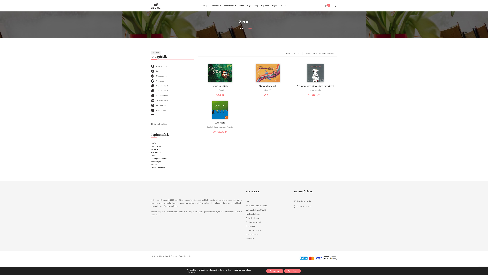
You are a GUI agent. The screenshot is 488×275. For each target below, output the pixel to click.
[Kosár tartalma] (326, 6)
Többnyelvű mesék (159, 158)
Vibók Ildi (220, 90)
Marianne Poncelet (226, 127)
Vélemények (156, 161)
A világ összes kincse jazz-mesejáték (315, 86)
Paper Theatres (158, 168)
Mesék (153, 155)
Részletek (191, 272)
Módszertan (156, 146)
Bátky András (315, 90)
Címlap (240, 28)
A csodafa (220, 122)
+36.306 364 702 (304, 206)
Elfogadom (274, 271)
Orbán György (212, 127)
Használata (156, 152)
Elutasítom (292, 271)
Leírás (153, 143)
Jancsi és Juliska (220, 86)
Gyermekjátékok (267, 86)
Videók (154, 164)
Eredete (154, 149)
